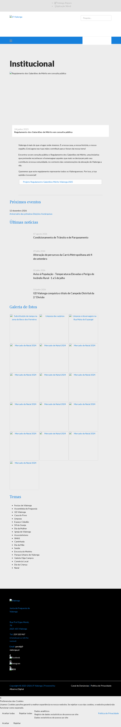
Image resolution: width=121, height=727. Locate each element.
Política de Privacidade (101, 685)
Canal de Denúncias (80, 685)
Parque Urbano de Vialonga (26, 554)
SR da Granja (20, 525)
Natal (16, 568)
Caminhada (19, 541)
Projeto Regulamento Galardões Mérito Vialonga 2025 (48, 182)
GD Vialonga (20, 512)
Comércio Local (21, 561)
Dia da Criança (20, 564)
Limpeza (18, 518)
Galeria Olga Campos (24, 558)
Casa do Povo (20, 515)
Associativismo (21, 535)
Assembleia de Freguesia (25, 508)
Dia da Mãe (19, 545)
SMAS (17, 538)
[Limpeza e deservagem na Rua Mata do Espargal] (83, 328)
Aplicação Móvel (63, 6)
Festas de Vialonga (23, 505)
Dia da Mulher (20, 528)
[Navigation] (11, 40)
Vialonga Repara (64, 3)
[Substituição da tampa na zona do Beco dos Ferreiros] (24, 328)
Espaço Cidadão (21, 522)
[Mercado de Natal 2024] (24, 358)
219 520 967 (19, 634)
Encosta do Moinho (23, 551)
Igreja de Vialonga (22, 531)
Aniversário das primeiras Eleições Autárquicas (31, 214)
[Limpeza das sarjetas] (54, 328)
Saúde (17, 548)
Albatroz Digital (17, 689)
